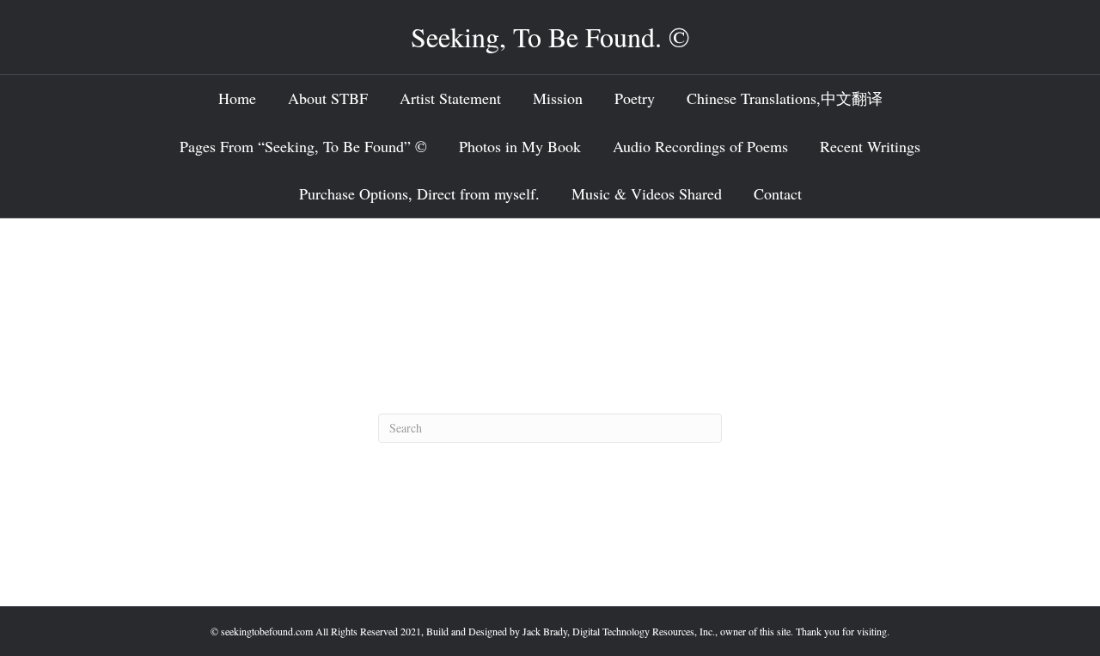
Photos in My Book (520, 146)
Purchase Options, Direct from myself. (419, 193)
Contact (778, 193)
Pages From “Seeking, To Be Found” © (303, 146)
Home (237, 98)
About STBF (328, 98)
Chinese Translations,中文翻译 (785, 98)
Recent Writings (870, 146)
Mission (558, 98)
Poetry (634, 98)
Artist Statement (450, 98)
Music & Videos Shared (646, 193)
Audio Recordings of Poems (700, 146)
